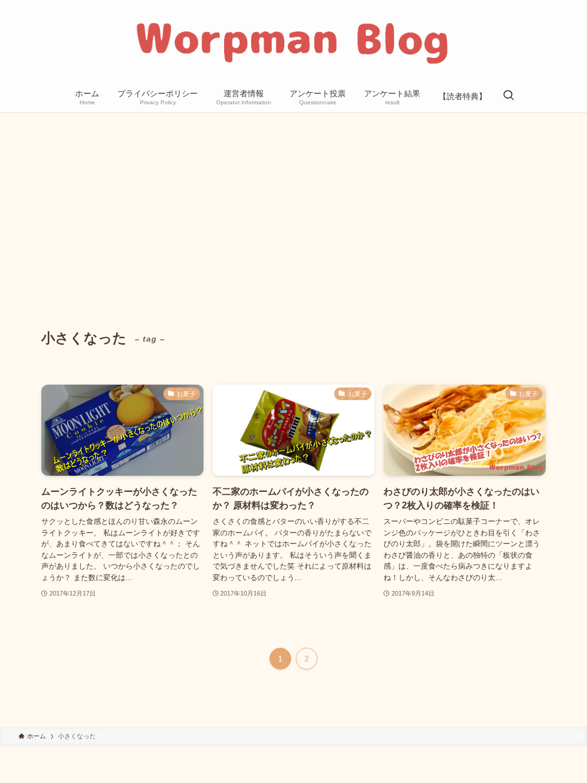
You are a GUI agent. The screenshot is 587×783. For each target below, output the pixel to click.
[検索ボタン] (508, 96)
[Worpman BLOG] (293, 42)
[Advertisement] (293, 199)
